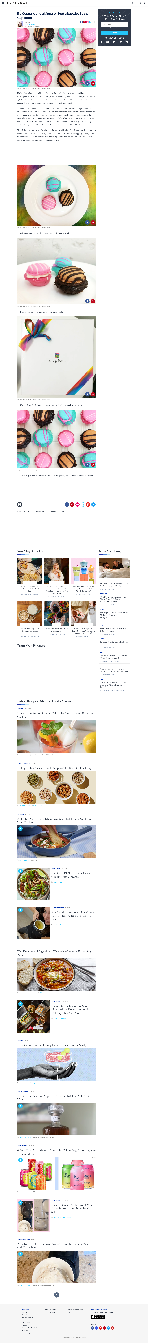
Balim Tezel (58, 882)
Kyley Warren (24, 860)
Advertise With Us (27, 1317)
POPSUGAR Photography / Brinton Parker (38, 88)
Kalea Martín (24, 1083)
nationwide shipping (74, 133)
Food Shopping (57, 1001)
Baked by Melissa (69, 100)
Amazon (37, 1192)
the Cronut (47, 93)
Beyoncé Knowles (24, 1091)
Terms (113, 27)
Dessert (31, 511)
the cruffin (58, 93)
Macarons (40, 511)
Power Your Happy (50, 1312)
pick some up (28, 140)
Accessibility (25, 1315)
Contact (24, 1325)
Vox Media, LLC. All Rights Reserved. (76, 1337)
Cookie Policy (26, 1333)
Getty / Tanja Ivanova (39, 806)
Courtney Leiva (25, 806)
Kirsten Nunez (24, 755)
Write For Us (25, 1312)
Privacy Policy (119, 27)
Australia (70, 1315)
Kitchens (21, 814)
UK (69, 1312)
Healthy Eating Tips (25, 763)
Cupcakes (62, 511)
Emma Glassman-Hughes (28, 993)
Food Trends (51, 511)
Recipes (20, 709)
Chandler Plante (25, 1192)
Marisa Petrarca (60, 1018)
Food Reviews (56, 868)
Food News (21, 511)
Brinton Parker (31, 24)
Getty (41, 993)
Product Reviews (58, 907)
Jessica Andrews (25, 1137)
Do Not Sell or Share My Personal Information (31, 1329)
